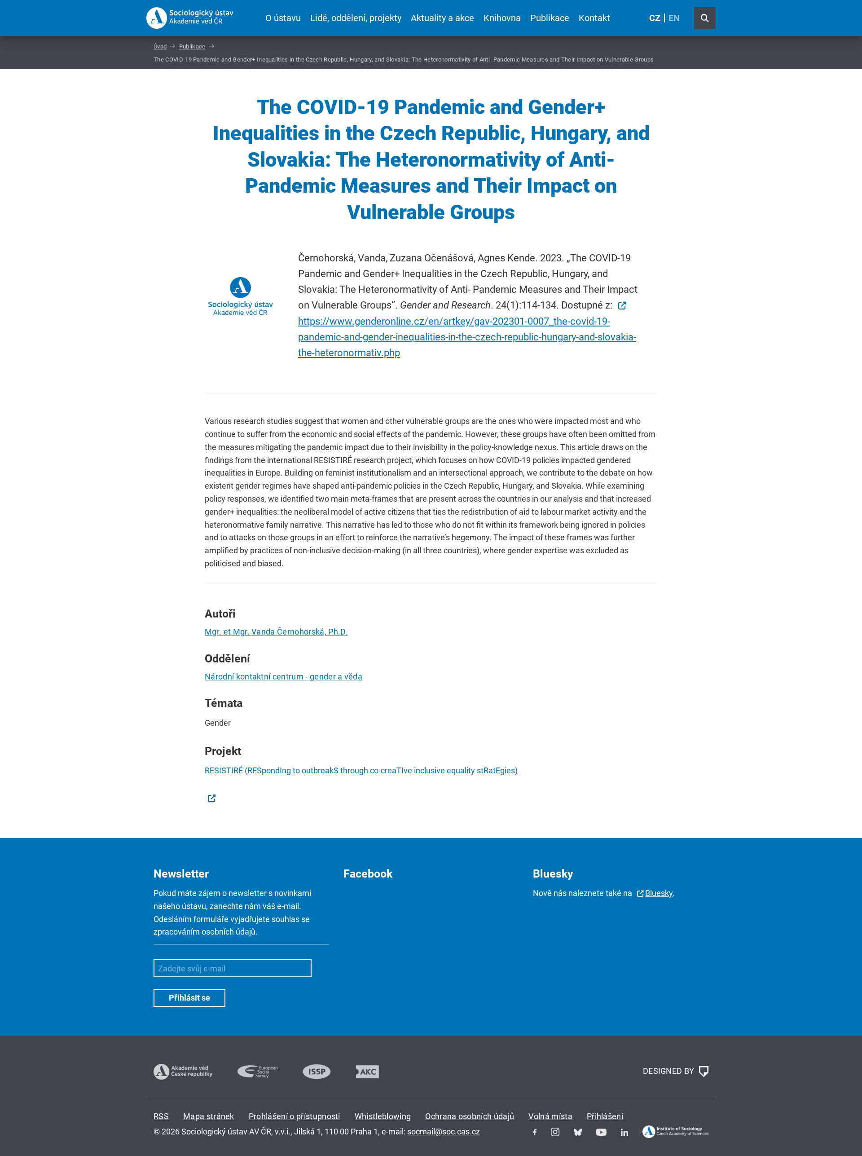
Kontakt (594, 18)
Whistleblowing (383, 1116)
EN (674, 18)
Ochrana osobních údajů (469, 1116)
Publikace (549, 18)
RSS (161, 1116)
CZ (654, 18)
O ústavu (283, 18)
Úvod (160, 46)
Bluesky (659, 893)
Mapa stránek (208, 1116)
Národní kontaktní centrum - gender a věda (283, 676)
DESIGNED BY (669, 1071)
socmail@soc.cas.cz (443, 1131)
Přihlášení (605, 1116)
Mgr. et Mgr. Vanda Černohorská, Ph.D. (276, 631)
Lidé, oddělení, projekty (355, 18)
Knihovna (502, 18)
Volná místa (550, 1116)
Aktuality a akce (442, 18)
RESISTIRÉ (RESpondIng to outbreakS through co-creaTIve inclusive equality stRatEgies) (361, 770)
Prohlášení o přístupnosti (294, 1116)
